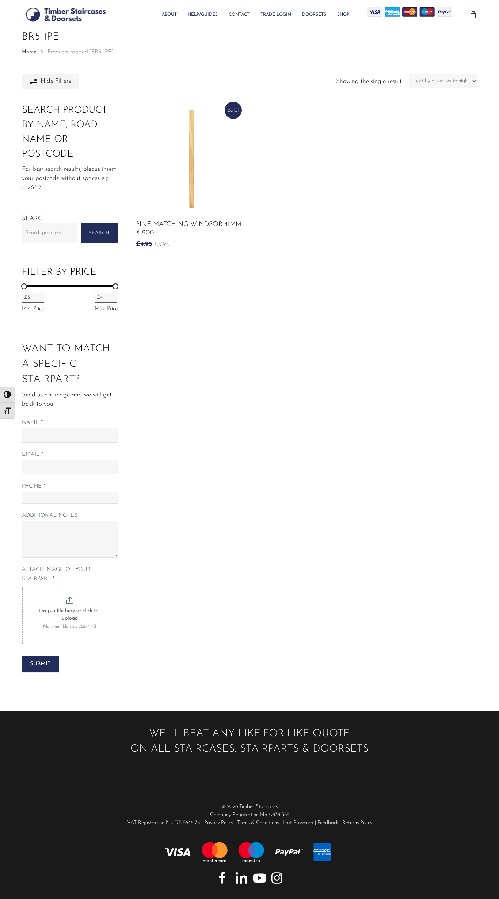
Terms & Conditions (258, 822)
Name (32, 422)
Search (34, 218)
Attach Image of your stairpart (56, 574)
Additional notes (49, 515)
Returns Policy (357, 822)
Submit (40, 664)
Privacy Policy (218, 822)
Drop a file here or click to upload (69, 614)
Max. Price (106, 309)
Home (29, 52)
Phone (33, 486)
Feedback (327, 822)
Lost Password (298, 822)
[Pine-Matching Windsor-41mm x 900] (190, 159)
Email (32, 454)
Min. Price (33, 309)
